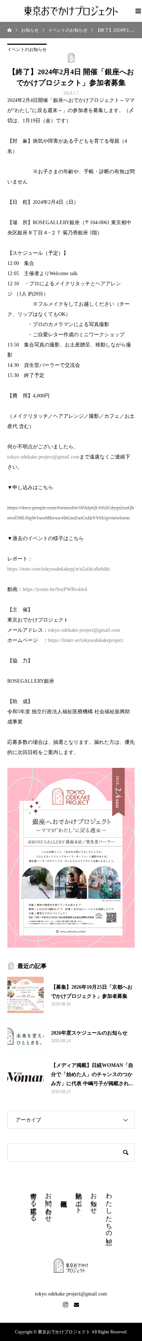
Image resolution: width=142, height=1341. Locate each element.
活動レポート (78, 1199)
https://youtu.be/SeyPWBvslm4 (55, 589)
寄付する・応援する (33, 1203)
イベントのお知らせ (27, 49)
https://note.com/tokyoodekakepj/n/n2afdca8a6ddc (58, 569)
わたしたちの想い (109, 1215)
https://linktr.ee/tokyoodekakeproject (85, 640)
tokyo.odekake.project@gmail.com (43, 457)
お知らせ (93, 1199)
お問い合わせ (48, 1203)
